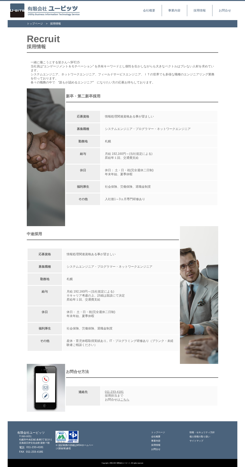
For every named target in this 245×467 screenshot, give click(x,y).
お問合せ (225, 10)
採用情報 (200, 10)
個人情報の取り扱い (199, 436)
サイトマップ (196, 440)
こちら (124, 399)
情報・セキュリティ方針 (202, 432)
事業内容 (174, 10)
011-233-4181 (114, 392)
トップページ (35, 23)
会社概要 (149, 10)
